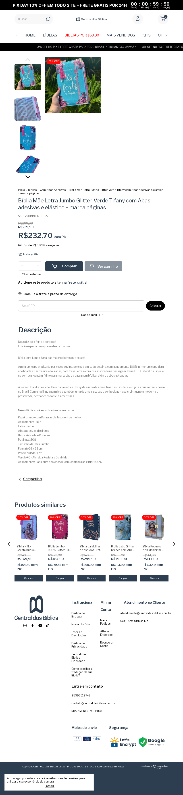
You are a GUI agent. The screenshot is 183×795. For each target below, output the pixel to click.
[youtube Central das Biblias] (40, 625)
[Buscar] (48, 18)
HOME (30, 35)
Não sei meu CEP (92, 315)
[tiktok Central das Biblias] (47, 625)
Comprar (69, 266)
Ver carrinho (107, 266)
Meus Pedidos (105, 622)
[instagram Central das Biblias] (25, 625)
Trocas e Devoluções (78, 633)
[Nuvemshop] (154, 768)
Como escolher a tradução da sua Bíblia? (82, 672)
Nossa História (80, 624)
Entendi (49, 786)
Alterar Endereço (106, 633)
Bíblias (32, 190)
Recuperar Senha (107, 644)
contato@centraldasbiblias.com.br (93, 703)
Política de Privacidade (79, 645)
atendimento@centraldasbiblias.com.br (145, 613)
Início (21, 190)
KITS (146, 35)
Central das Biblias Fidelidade (78, 658)
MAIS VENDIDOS (120, 35)
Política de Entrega (78, 614)
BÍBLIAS (50, 35)
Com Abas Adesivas (53, 190)
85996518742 (80, 695)
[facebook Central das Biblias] (32, 625)
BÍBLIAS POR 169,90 (81, 35)
